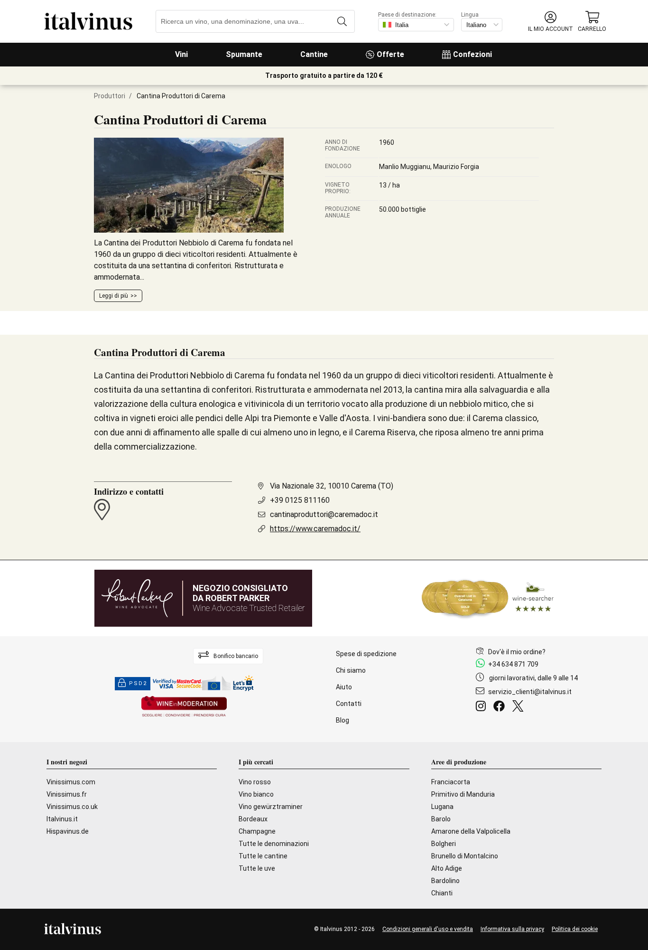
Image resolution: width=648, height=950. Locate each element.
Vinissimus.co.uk (72, 806)
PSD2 (138, 683)
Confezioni (472, 54)
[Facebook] (501, 707)
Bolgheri (443, 843)
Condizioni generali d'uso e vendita (427, 929)
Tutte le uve (257, 868)
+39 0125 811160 (300, 500)
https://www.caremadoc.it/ (315, 528)
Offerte (390, 54)
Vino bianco (256, 794)
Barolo (441, 819)
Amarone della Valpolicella (470, 831)
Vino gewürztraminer (271, 806)
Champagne (257, 831)
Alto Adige (446, 868)
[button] (550, 21)
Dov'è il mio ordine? (517, 652)
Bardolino (445, 880)
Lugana (442, 806)
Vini (181, 54)
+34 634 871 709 (513, 664)
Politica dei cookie (575, 929)
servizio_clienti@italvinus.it (530, 692)
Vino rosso (255, 782)
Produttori (109, 96)
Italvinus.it (62, 819)
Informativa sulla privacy (512, 929)
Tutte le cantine (263, 856)
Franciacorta (450, 782)
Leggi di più (113, 295)
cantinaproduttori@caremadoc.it (324, 514)
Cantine (314, 54)
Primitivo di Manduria (463, 794)
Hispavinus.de (67, 831)
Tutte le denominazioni (274, 843)
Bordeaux (253, 819)
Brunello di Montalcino (464, 856)
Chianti (442, 893)
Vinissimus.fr (66, 794)
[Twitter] (519, 707)
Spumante (244, 54)
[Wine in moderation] (184, 707)
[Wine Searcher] (488, 598)
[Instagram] (483, 707)
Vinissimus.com (70, 782)
